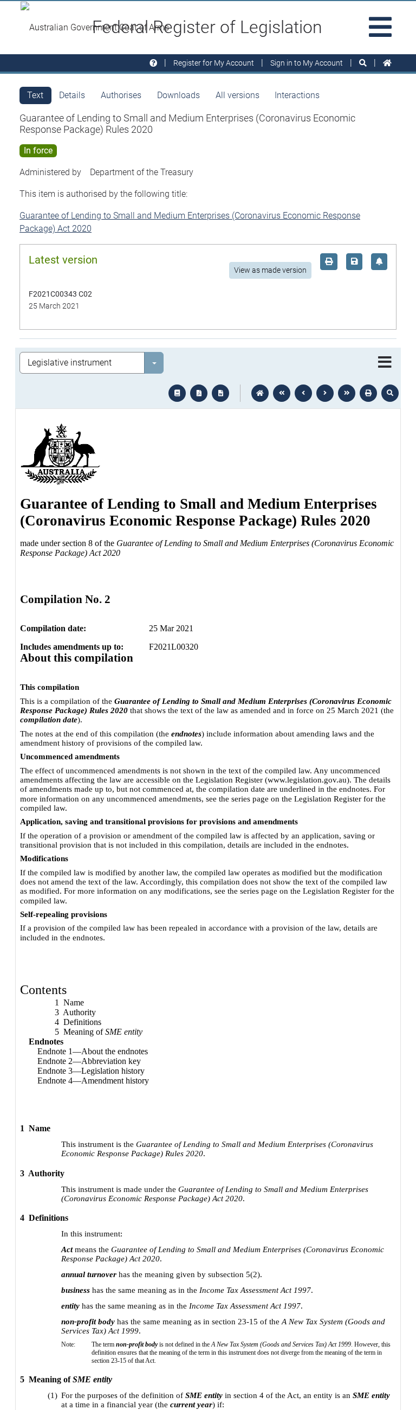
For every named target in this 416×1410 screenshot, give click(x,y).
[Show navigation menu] (384, 363)
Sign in (306, 63)
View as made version (270, 270)
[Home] (387, 63)
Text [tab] (35, 95)
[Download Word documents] (220, 393)
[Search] (363, 63)
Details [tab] (72, 95)
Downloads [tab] (178, 95)
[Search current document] (390, 393)
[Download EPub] (177, 393)
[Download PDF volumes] (198, 393)
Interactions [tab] (297, 95)
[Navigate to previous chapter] (281, 393)
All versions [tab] (237, 95)
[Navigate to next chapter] (346, 393)
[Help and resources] (153, 63)
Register (213, 63)
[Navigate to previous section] (303, 393)
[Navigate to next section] (325, 393)
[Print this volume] (368, 393)
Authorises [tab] (121, 95)
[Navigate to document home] (260, 393)
